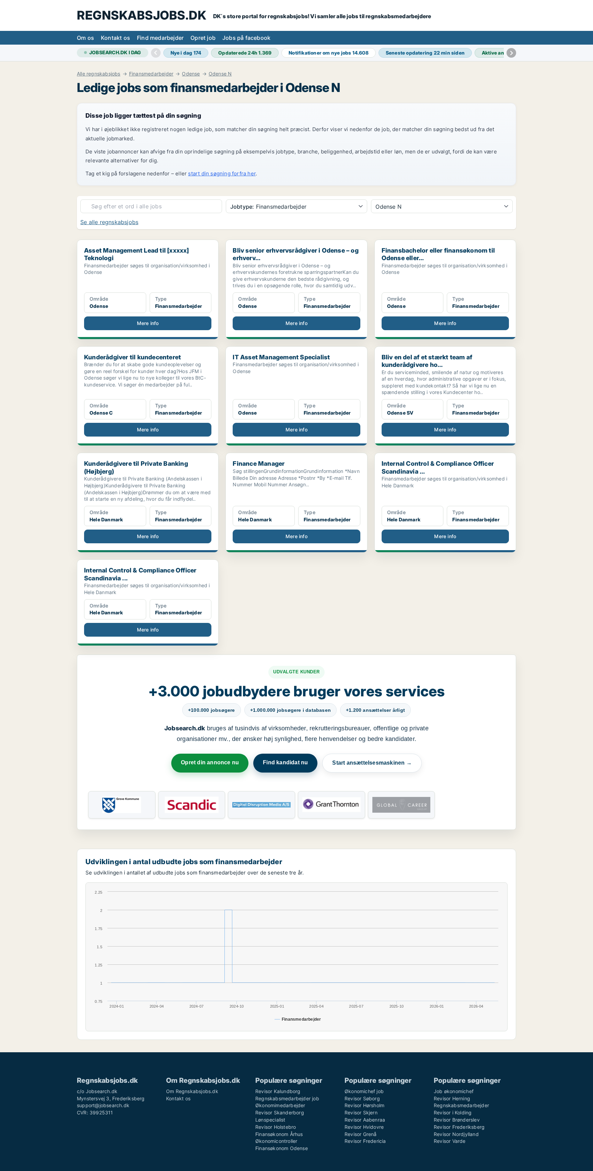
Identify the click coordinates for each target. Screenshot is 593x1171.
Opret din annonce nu (210, 762)
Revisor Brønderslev (457, 1120)
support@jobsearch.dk (103, 1105)
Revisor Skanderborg (279, 1112)
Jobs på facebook (246, 37)
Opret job (203, 37)
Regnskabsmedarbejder (461, 1105)
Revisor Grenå (361, 1134)
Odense (191, 74)
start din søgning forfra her (222, 173)
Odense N (220, 74)
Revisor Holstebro (275, 1127)
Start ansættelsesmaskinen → (371, 763)
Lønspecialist (270, 1120)
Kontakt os (115, 37)
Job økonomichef (454, 1091)
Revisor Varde (450, 1141)
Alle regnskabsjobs (98, 74)
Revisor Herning (452, 1098)
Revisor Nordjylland (456, 1134)
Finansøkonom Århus (279, 1134)
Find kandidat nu (285, 762)
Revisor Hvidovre (364, 1127)
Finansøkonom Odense (281, 1148)
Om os (85, 37)
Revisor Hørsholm (364, 1105)
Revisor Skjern (361, 1112)
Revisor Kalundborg (278, 1091)
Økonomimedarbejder (280, 1105)
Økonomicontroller (276, 1141)
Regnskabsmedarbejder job (287, 1098)
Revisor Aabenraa (365, 1120)
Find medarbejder (160, 37)
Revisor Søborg (362, 1098)
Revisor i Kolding (453, 1112)
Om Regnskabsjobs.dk (192, 1091)
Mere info (148, 323)
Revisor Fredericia (365, 1141)
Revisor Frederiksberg (459, 1127)
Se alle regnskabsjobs (109, 222)
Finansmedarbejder (151, 74)
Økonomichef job (364, 1091)
